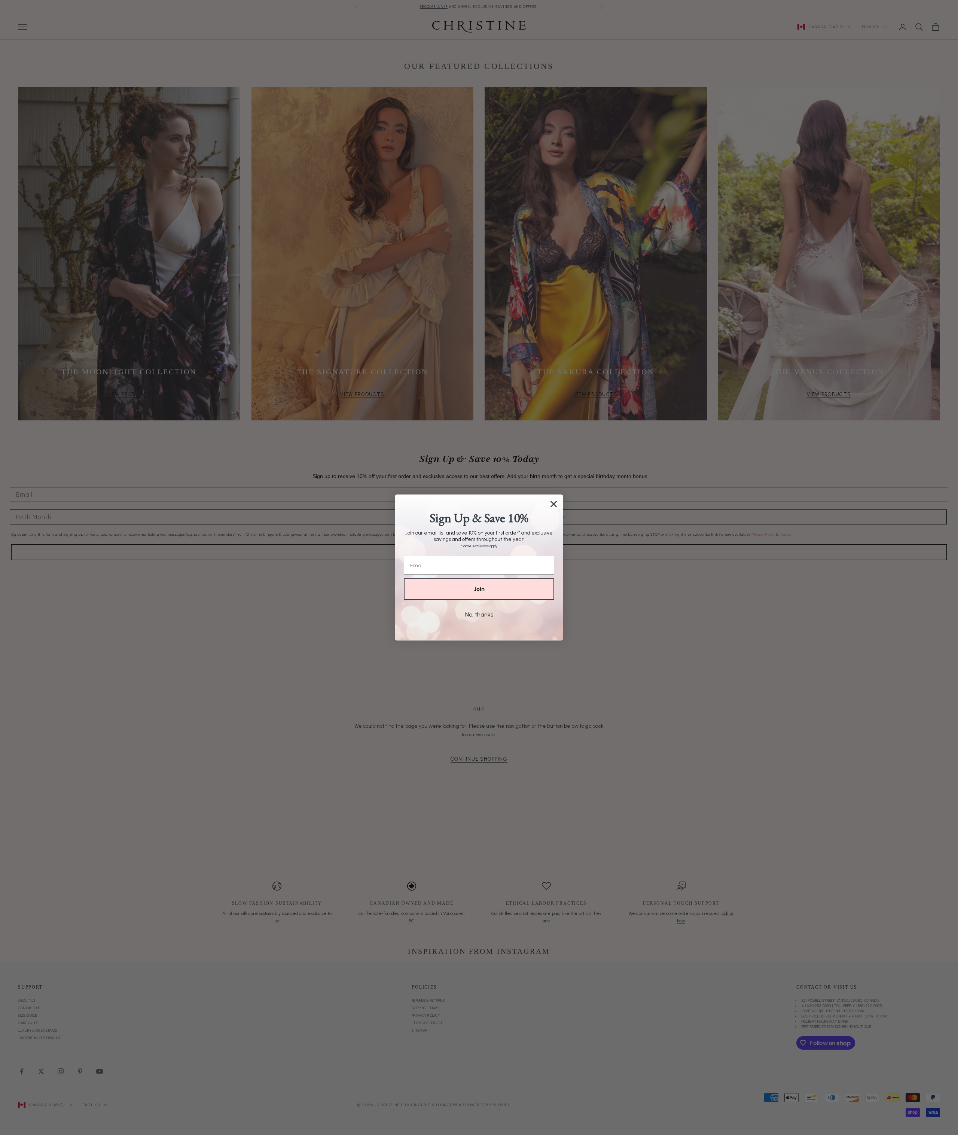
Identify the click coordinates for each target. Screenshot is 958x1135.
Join (479, 589)
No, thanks (479, 614)
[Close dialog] (553, 504)
